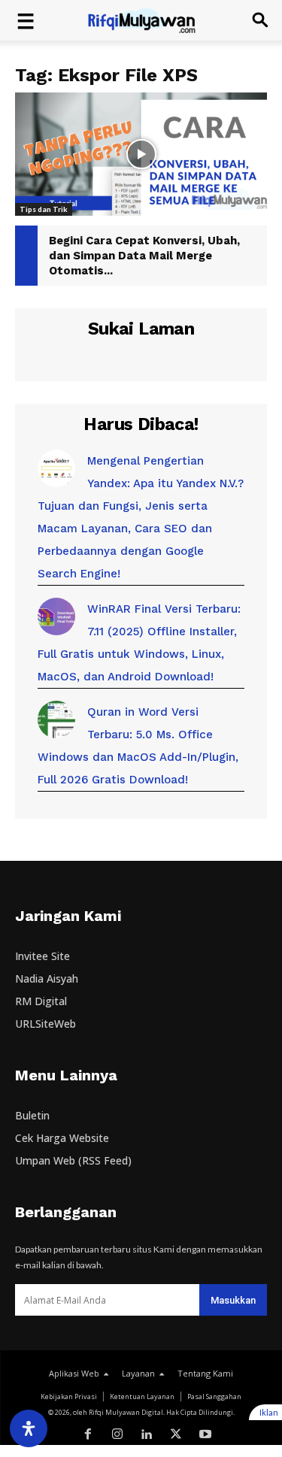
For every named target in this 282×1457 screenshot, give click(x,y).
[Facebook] (88, 1435)
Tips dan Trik (44, 209)
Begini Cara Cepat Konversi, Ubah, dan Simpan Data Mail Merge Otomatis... (144, 255)
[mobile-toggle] (26, 20)
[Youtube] (205, 1435)
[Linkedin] (147, 1435)
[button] (261, 20)
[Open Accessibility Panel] (28, 1428)
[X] (175, 1435)
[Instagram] (118, 1435)
